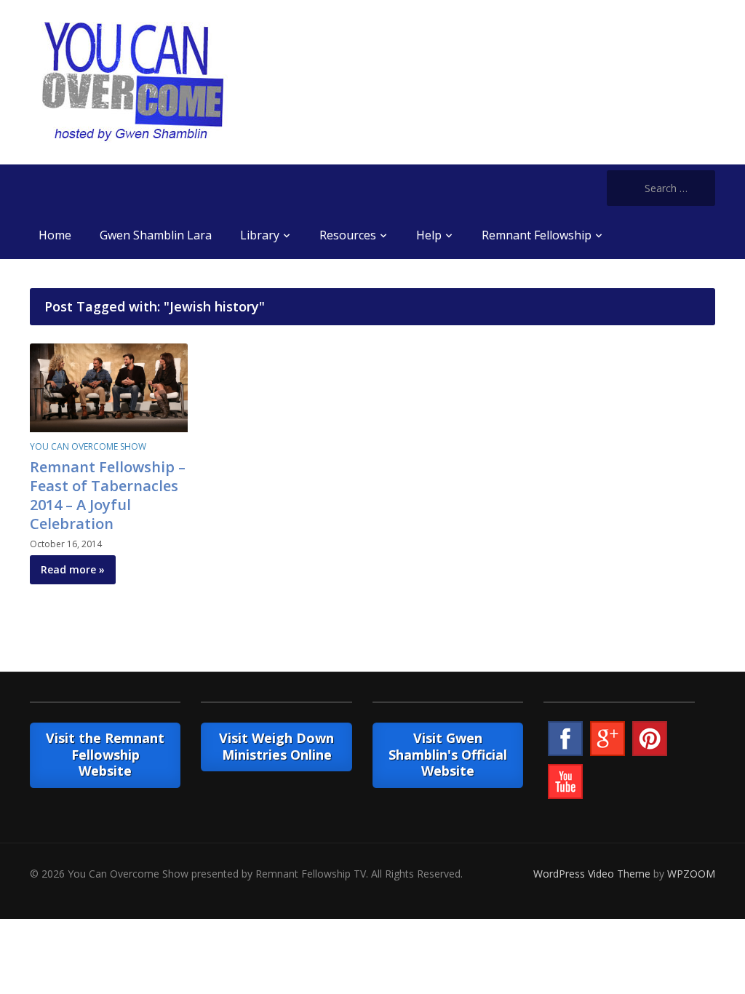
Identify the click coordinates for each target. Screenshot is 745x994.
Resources (347, 235)
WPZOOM (691, 873)
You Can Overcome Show (88, 446)
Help (429, 235)
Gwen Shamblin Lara (156, 235)
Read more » (73, 569)
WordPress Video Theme (591, 873)
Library (259, 235)
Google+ (607, 738)
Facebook (565, 738)
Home (55, 235)
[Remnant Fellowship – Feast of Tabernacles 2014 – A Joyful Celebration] (109, 386)
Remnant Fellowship (536, 235)
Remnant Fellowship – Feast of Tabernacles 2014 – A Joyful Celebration (108, 495)
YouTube (565, 781)
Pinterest (649, 738)
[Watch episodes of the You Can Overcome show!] (132, 81)
